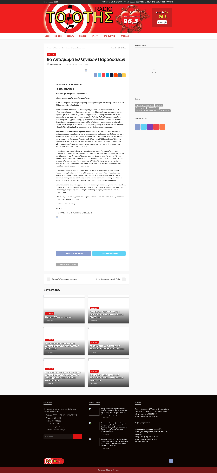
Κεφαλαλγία (140, 108)
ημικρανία (165, 110)
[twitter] (144, 127)
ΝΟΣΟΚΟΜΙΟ (153, 108)
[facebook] (164, 36)
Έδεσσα (139, 105)
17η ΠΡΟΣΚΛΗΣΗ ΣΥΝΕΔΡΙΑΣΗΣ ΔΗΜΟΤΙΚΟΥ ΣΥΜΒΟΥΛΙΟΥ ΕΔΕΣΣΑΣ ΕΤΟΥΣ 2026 (106, 314)
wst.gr (117, 470)
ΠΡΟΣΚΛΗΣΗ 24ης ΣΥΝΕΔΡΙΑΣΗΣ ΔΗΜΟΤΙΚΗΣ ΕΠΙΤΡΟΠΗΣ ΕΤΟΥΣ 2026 (107, 347)
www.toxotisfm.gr (59, 430)
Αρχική (48, 36)
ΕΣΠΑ (159, 105)
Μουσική (82, 36)
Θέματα (70, 36)
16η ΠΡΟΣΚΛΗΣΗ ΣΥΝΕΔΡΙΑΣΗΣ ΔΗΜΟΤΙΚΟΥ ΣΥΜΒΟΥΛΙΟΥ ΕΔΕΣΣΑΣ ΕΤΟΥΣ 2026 (62, 346)
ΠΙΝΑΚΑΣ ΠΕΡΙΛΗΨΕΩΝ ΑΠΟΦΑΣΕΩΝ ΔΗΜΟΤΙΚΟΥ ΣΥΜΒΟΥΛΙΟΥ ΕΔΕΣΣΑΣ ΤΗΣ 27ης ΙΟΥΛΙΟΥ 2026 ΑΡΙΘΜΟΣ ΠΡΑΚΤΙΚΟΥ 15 (62, 376)
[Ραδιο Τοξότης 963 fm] (97, 18)
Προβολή (125, 36)
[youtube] (156, 127)
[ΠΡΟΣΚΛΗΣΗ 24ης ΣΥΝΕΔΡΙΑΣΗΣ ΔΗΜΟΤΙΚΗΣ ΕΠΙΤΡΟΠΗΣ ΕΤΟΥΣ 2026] (108, 341)
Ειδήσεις (57, 36)
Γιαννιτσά (149, 105)
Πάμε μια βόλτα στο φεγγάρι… (58, 317)
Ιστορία (95, 36)
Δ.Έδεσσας (51, 54)
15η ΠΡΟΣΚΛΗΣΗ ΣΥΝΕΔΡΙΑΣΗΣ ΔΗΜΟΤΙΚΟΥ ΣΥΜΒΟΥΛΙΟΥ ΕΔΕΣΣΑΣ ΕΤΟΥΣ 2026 (106, 378)
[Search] (171, 36)
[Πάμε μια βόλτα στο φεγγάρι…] (64, 309)
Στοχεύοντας (109, 36)
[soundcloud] (162, 127)
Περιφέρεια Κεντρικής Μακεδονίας (147, 110)
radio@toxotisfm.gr (58, 427)
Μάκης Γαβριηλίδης (56, 64)
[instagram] (150, 127)
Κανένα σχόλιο (77, 64)
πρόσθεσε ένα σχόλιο (68, 264)
